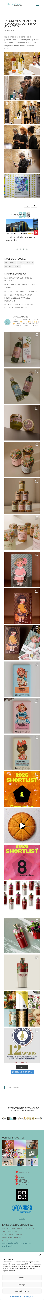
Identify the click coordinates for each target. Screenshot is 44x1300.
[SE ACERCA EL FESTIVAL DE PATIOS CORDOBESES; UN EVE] (22, 899)
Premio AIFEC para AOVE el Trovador (21, 291)
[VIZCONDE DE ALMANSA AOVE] (20, 1162)
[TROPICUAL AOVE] (8, 1162)
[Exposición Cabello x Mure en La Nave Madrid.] (22, 222)
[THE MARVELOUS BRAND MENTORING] (20, 1144)
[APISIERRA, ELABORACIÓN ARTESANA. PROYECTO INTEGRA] (22, 349)
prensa (17, 267)
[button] (40, 1255)
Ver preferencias (22, 1291)
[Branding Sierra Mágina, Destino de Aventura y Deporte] (32, 1153)
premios (8, 267)
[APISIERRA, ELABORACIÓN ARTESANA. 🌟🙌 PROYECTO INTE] (22, 716)
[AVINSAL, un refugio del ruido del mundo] (32, 1144)
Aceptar (22, 1277)
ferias (20, 263)
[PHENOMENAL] (32, 1162)
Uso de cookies (8, 1246)
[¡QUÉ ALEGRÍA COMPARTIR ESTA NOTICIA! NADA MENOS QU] (22, 789)
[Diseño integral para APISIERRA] (8, 1144)
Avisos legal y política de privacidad (16, 1243)
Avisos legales (28, 1297)
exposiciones (10, 263)
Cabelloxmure (14, 1087)
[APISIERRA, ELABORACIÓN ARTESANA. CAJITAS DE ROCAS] (22, 569)
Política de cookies (16, 1297)
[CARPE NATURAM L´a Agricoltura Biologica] (20, 1153)
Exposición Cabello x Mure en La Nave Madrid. (20, 239)
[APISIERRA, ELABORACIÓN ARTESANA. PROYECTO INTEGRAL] (22, 679)
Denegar (22, 1284)
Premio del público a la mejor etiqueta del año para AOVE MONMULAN (18, 298)
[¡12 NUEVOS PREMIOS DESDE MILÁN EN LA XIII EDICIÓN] (22, 1009)
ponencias (29, 263)
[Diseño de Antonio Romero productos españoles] (8, 1153)
